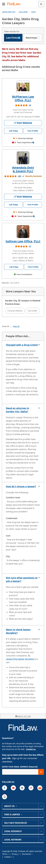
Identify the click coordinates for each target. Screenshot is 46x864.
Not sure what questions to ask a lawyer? (21, 579)
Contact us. (31, 749)
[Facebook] (4, 787)
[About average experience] (33, 142)
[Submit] (41, 772)
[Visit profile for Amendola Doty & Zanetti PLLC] (23, 158)
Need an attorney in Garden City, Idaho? (17, 410)
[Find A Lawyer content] (41, 814)
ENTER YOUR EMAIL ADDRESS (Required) (20, 766)
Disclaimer (27, 854)
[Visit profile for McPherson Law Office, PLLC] (23, 87)
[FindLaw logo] (14, 4)
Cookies (7, 857)
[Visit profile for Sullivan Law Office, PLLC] (23, 231)
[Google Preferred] (4, 796)
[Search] (41, 4)
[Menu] (3, 4)
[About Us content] (41, 806)
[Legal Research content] (41, 831)
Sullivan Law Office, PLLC (23, 241)
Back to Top (24, 716)
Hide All (16, 326)
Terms (5, 854)
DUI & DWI (32, 310)
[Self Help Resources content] (41, 823)
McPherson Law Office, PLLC (23, 98)
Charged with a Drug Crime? (22, 344)
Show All (5, 326)
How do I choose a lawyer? (21, 486)
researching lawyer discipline (20, 659)
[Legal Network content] (41, 839)
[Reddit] (39, 787)
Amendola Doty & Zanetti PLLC (23, 169)
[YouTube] (13, 787)
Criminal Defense (15, 310)
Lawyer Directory (8, 12)
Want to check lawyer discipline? (18, 631)
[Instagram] (30, 787)
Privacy (15, 854)
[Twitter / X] (22, 787)
